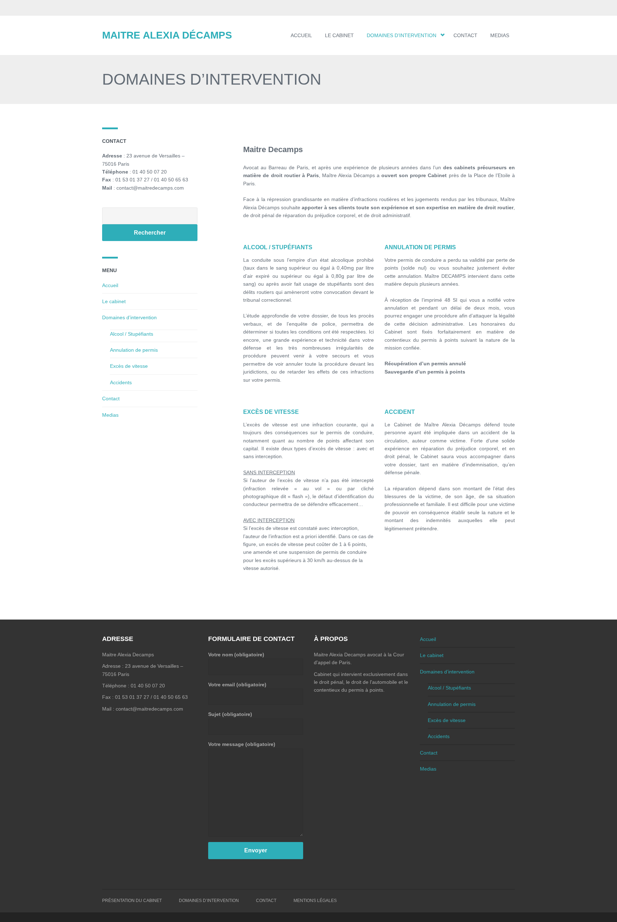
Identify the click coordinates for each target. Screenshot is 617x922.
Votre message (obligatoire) (241, 744)
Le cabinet (339, 35)
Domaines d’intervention (401, 35)
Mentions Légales (315, 900)
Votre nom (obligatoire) (236, 654)
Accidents (121, 382)
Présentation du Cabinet (132, 900)
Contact (465, 35)
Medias (499, 35)
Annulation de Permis (420, 247)
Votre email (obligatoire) (237, 684)
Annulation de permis (134, 350)
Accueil (301, 35)
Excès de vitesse (271, 412)
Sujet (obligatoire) (230, 714)
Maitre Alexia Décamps (167, 35)
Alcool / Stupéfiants (277, 247)
